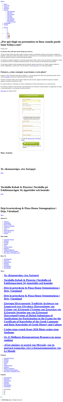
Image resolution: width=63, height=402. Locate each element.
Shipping (6, 241)
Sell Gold (9, 13)
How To (6, 10)
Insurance (6, 248)
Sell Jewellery (10, 14)
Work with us (7, 232)
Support (6, 24)
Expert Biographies (9, 230)
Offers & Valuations (9, 250)
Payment (6, 242)
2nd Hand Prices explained (11, 251)
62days (2, 1)
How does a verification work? (12, 253)
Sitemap (6, 233)
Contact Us (7, 227)
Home (5, 4)
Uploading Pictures (9, 239)
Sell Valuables (11, 19)
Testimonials (7, 23)
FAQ (35, 65)
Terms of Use (31, 138)
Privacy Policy (7, 224)
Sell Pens (9, 16)
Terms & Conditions (9, 226)
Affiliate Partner (8, 247)
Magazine (6, 8)
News (5, 229)
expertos (7, 77)
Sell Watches (10, 20)
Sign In (6, 27)
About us (6, 7)
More (2, 173)
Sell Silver (10, 17)
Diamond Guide (11, 21)
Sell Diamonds (11, 11)
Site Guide (6, 5)
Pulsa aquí (3, 91)
